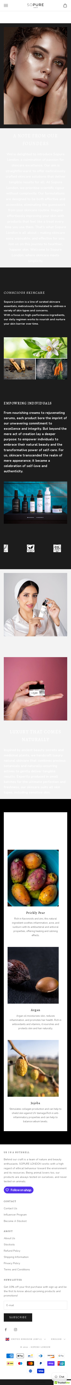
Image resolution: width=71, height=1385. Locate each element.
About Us (9, 1238)
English (56, 1339)
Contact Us (10, 1208)
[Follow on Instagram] (15, 1329)
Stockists (9, 1244)
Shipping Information (16, 1257)
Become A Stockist (15, 1221)
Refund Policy (12, 1251)
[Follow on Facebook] (6, 1329)
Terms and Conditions (17, 1269)
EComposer (41, 1382)
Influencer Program (15, 1214)
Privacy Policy (12, 1263)
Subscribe (18, 1317)
